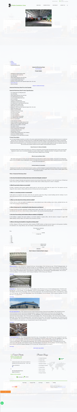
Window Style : (42, 291)
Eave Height (13, 126)
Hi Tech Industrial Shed (14, 337)
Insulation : (25, 269)
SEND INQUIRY (35, 348)
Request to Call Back (36, 85)
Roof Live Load (13, 118)
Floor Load (13, 99)
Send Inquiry (42, 85)
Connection (13, 97)
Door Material (13, 117)
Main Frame (13, 124)
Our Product (55, 5)
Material (12, 105)
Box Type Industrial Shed (14, 311)
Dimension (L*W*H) (14, 107)
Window (12, 109)
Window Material (14, 95)
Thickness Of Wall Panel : (36, 271)
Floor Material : (17, 271)
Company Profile (46, 5)
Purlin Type (13, 127)
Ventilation (13, 132)
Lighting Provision (14, 123)
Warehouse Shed (13, 266)
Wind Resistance (14, 131)
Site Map (54, 382)
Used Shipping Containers (43, 365)
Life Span (12, 113)
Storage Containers (42, 372)
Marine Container (42, 369)
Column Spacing (14, 120)
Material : (43, 269)
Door (12, 92)
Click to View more (14, 82)
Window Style (13, 108)
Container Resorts (42, 361)
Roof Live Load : (53, 266)
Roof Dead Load (14, 112)
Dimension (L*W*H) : (25, 270)
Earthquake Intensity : (59, 288)
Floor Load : (47, 271)
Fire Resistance (13, 135)
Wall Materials (13, 101)
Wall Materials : (46, 267)
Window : (55, 269)
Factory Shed (12, 288)
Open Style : (49, 270)
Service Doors (13, 133)
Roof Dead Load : (25, 267)
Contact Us (62, 5)
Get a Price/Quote (38, 68)
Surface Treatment (14, 128)
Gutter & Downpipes (14, 122)
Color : (35, 266)
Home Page (38, 5)
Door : (39, 270)
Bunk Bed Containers (42, 363)
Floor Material (13, 96)
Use (11, 114)
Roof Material (13, 103)
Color (12, 116)
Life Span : (35, 267)
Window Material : (31, 293)
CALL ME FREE (41, 348)
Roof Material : (48, 290)
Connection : (25, 271)
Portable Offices (42, 367)
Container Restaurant (42, 358)
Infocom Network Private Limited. (62, 387)
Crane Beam (13, 129)
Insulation (12, 104)
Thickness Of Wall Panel (15, 100)
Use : (24, 266)
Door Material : (43, 266)
